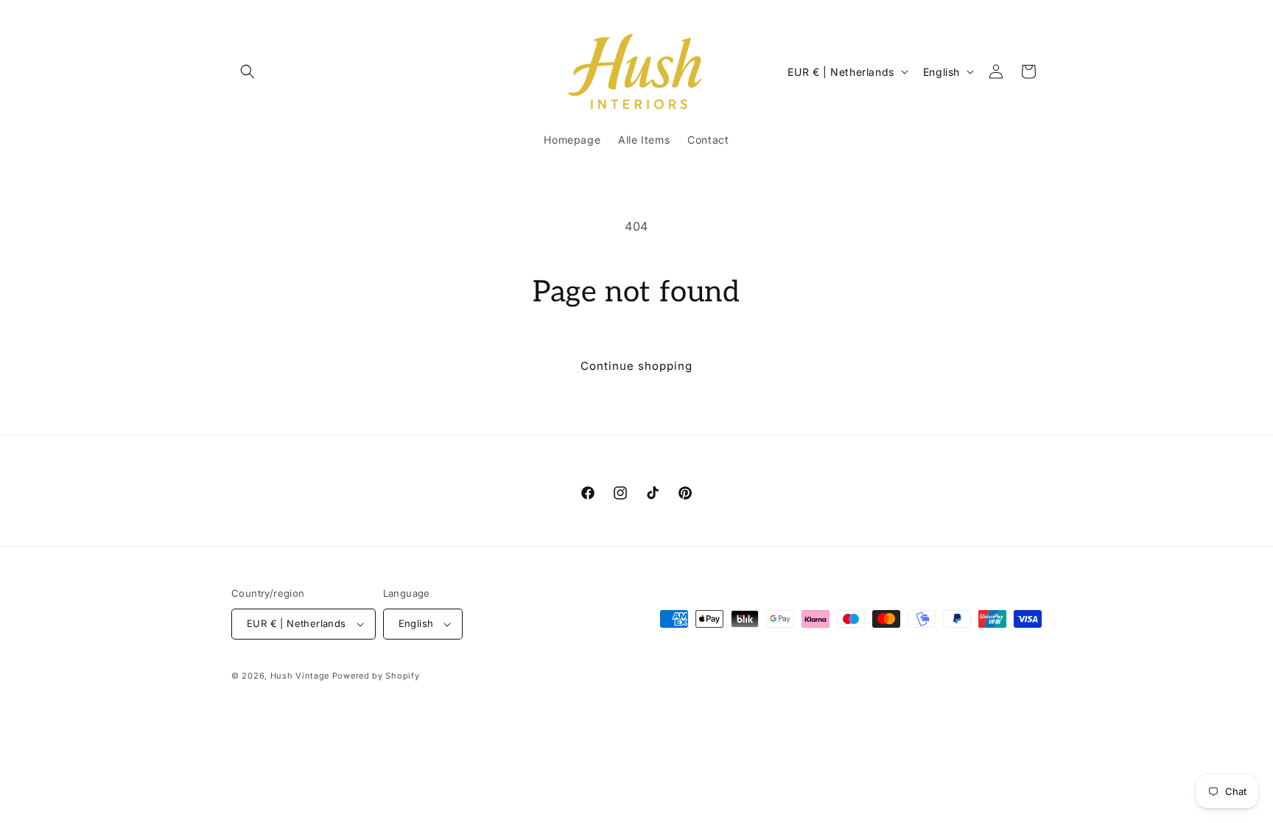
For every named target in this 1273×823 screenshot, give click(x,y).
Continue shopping (636, 366)
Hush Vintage (299, 675)
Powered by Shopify (376, 675)
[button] (247, 71)
